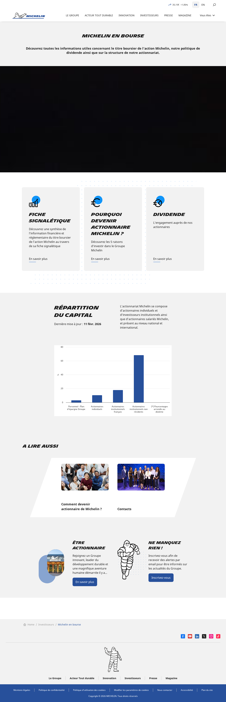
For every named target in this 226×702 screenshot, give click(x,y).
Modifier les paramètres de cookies (131, 690)
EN (203, 4)
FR (195, 4)
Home (31, 624)
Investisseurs (46, 624)
